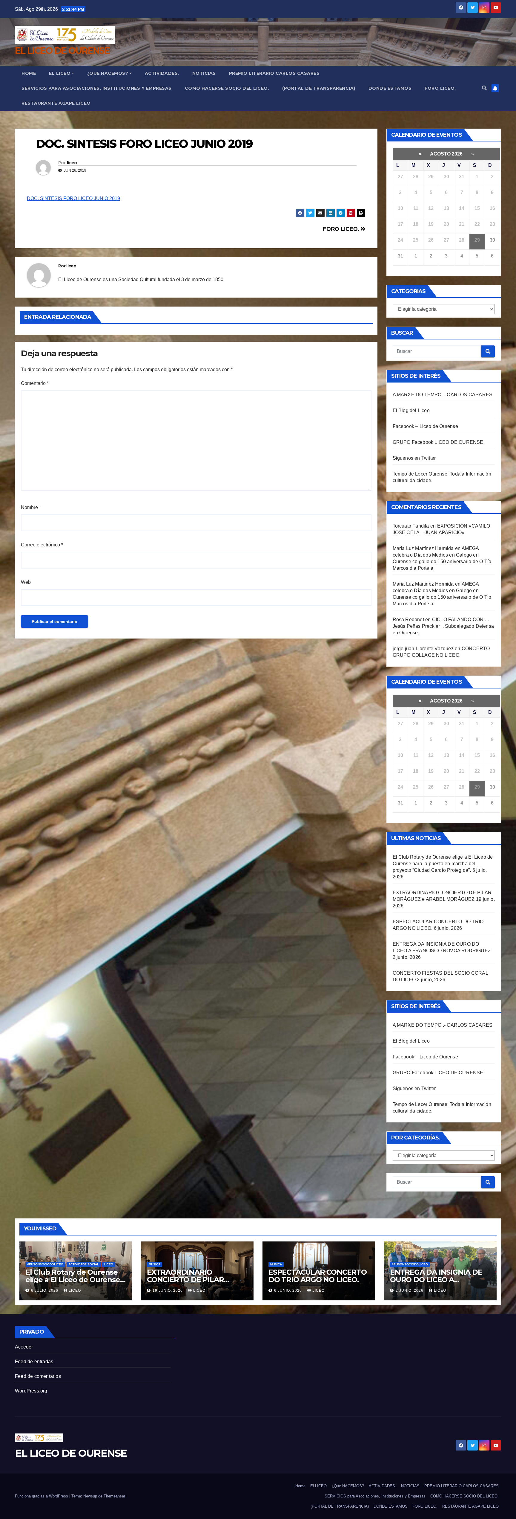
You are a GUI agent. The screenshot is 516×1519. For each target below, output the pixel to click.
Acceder (24, 1346)
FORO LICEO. (440, 88)
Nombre (31, 507)
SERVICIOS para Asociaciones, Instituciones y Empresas (97, 88)
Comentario (35, 383)
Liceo (108, 1264)
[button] (484, 88)
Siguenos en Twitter (414, 458)
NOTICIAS (204, 73)
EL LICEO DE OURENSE (62, 50)
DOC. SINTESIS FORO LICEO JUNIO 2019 (73, 198)
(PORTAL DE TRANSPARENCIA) (318, 88)
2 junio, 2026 (410, 1290)
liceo (72, 162)
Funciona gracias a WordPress (42, 1496)
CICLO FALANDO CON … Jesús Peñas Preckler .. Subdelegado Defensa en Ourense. (443, 626)
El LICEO (59, 73)
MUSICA (154, 1264)
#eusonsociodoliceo (45, 1264)
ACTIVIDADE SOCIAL (83, 1264)
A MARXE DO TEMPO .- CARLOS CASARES (443, 394)
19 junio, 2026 (168, 1290)
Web (26, 582)
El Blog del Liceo (411, 410)
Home (29, 73)
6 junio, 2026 (288, 1290)
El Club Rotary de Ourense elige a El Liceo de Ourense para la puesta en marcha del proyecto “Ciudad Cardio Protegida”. (443, 863)
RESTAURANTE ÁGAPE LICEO (56, 103)
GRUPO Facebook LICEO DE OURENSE (438, 442)
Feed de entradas (34, 1361)
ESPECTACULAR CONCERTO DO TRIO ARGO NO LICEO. (317, 1276)
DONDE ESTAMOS (390, 88)
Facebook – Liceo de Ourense (425, 426)
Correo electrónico (42, 544)
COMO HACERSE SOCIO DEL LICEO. (227, 88)
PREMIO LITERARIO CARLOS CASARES (274, 73)
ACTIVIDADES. (162, 73)
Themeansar (114, 1496)
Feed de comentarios (38, 1376)
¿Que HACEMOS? (107, 73)
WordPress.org (31, 1390)
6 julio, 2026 (45, 1290)
